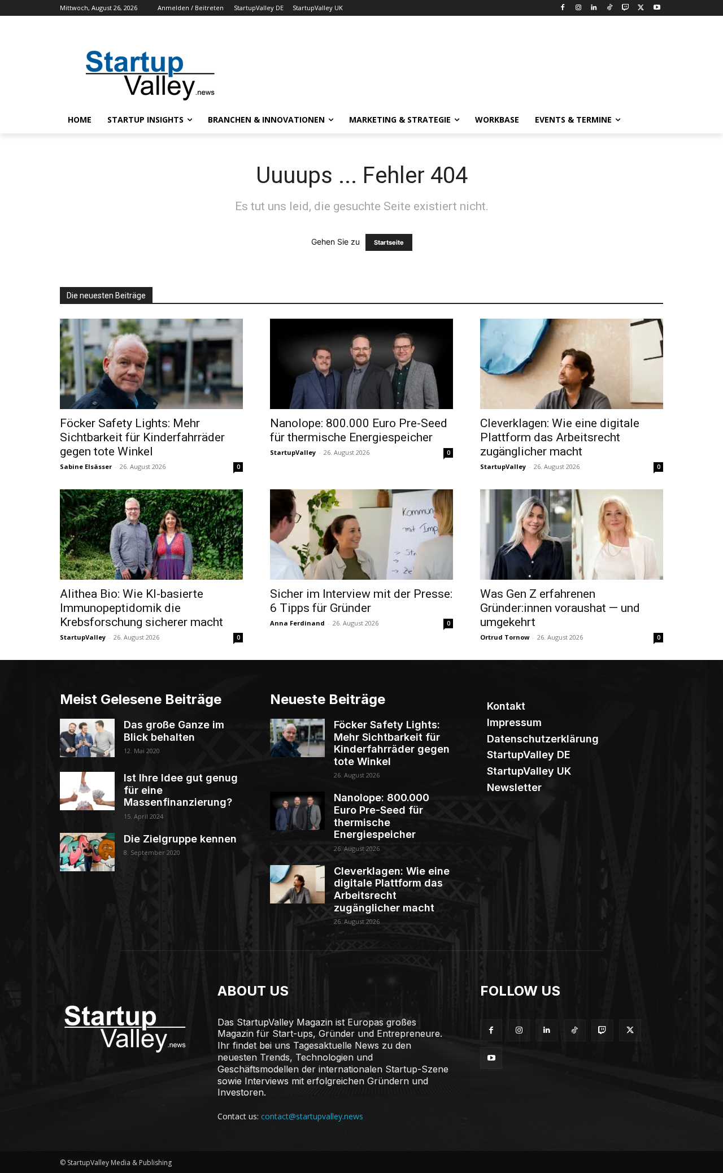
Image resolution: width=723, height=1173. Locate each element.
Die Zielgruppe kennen (180, 839)
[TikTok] (609, 8)
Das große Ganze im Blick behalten (174, 731)
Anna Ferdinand (297, 623)
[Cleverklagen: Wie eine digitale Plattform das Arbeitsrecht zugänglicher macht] (571, 364)
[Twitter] (640, 8)
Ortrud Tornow (504, 637)
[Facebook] (562, 8)
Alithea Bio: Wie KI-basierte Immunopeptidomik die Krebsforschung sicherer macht (141, 608)
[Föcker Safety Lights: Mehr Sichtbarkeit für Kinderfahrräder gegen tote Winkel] (151, 364)
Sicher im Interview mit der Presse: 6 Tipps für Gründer (361, 601)
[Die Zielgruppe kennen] (87, 852)
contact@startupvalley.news (312, 1116)
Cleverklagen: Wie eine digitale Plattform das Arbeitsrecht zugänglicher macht (559, 437)
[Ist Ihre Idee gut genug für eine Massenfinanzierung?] (87, 791)
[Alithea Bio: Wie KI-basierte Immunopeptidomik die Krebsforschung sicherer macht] (151, 534)
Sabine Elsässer (86, 466)
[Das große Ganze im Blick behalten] (87, 738)
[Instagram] (578, 8)
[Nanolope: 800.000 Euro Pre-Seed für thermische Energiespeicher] (361, 364)
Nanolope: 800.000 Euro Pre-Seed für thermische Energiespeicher (358, 430)
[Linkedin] (593, 8)
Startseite (389, 242)
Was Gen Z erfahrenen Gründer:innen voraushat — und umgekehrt (560, 608)
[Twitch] (625, 8)
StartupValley (293, 452)
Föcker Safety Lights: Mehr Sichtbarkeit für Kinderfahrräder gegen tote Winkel (142, 437)
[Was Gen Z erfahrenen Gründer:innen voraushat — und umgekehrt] (571, 534)
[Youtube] (656, 8)
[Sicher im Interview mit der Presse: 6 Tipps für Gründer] (361, 534)
